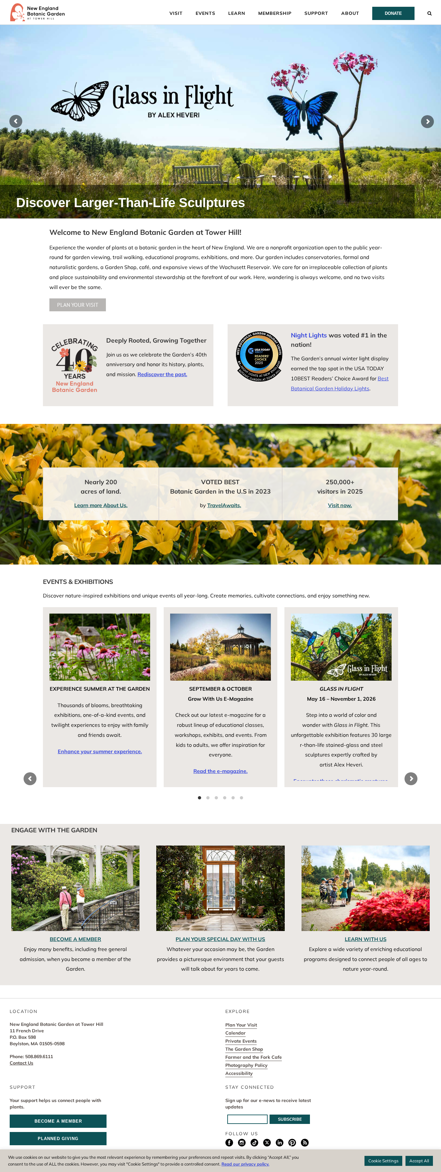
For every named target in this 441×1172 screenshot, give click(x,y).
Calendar (235, 1033)
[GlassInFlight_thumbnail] (341, 616)
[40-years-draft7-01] (74, 340)
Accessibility (239, 1073)
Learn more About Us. (101, 505)
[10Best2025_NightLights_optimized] (259, 333)
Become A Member (58, 1121)
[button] (429, 13)
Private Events (241, 1041)
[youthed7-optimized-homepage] (366, 848)
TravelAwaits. (224, 505)
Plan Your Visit (241, 1025)
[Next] (411, 778)
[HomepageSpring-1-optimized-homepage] (75, 848)
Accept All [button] (419, 1160)
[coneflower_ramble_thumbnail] (99, 616)
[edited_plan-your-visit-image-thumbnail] (220, 848)
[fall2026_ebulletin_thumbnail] (220, 616)
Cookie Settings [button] (383, 1160)
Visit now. (340, 505)
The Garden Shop (244, 1049)
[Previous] (30, 778)
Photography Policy (246, 1065)
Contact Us (21, 1063)
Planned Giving (58, 1138)
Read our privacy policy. (245, 1164)
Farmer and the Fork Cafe (253, 1057)
